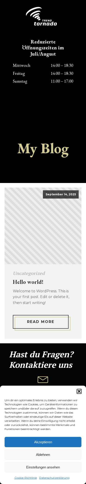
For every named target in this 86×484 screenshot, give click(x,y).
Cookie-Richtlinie (25, 477)
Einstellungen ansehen (43, 467)
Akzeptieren (43, 442)
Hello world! (28, 282)
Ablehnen (43, 455)
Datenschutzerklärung (54, 477)
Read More (40, 322)
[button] (79, 391)
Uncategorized (29, 273)
